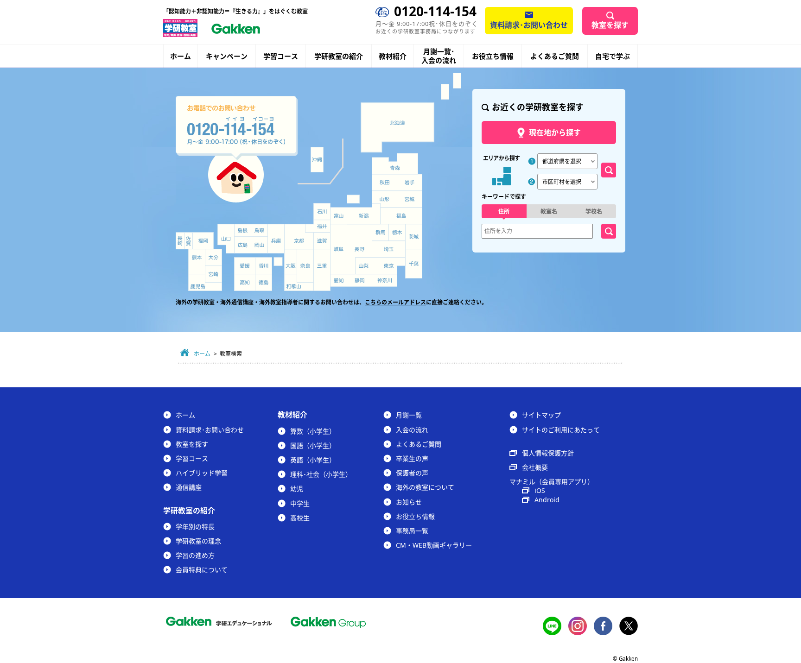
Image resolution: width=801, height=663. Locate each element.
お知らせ (409, 502)
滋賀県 (322, 241)
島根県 (243, 230)
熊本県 (197, 261)
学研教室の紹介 (338, 56)
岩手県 (409, 182)
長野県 (359, 249)
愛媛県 (245, 266)
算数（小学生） (313, 431)
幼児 (296, 488)
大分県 (213, 257)
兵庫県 (276, 238)
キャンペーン (227, 56)
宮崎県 (213, 274)
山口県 (226, 238)
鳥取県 (259, 230)
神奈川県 (384, 280)
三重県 (322, 269)
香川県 (263, 266)
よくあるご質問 (554, 56)
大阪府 (291, 261)
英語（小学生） (313, 459)
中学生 (300, 503)
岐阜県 (339, 249)
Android (546, 499)
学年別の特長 (195, 526)
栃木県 (397, 232)
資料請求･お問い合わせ (529, 25)
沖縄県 (317, 159)
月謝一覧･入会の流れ (438, 56)
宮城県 (409, 199)
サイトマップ (541, 414)
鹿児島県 (205, 282)
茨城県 (414, 236)
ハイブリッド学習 (202, 472)
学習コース (280, 56)
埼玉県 (388, 249)
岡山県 (259, 245)
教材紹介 (393, 56)
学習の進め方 (195, 555)
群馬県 (380, 232)
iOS (539, 490)
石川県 (322, 211)
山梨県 (364, 266)
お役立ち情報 (493, 56)
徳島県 (263, 282)
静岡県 (359, 280)
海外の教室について (425, 487)
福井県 (317, 226)
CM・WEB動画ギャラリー (434, 545)
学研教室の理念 (198, 541)
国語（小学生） (313, 445)
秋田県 (384, 182)
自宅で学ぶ (612, 56)
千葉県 (414, 264)
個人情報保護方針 (548, 452)
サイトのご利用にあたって (561, 429)
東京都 (388, 266)
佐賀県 (188, 241)
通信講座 (189, 487)
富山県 (339, 216)
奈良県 (305, 265)
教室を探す (610, 25)
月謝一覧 (409, 414)
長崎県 (180, 241)
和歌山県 (299, 282)
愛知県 (339, 280)
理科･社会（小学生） (321, 474)
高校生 (300, 517)
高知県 (245, 282)
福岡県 (203, 241)
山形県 (384, 199)
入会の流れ (412, 429)
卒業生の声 (412, 458)
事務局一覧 (412, 530)
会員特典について (202, 569)
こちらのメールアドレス (395, 302)
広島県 (243, 245)
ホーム (180, 56)
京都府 (299, 236)
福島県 (401, 216)
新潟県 (364, 213)
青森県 (395, 163)
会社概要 (535, 467)
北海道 (397, 127)
